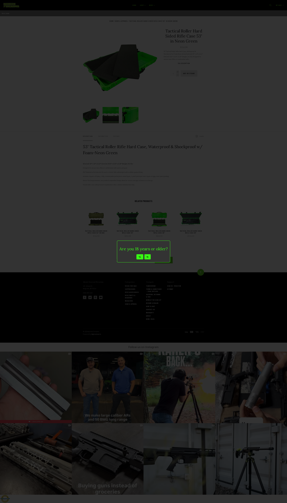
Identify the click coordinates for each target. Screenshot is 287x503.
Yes (140, 256)
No (147, 256)
